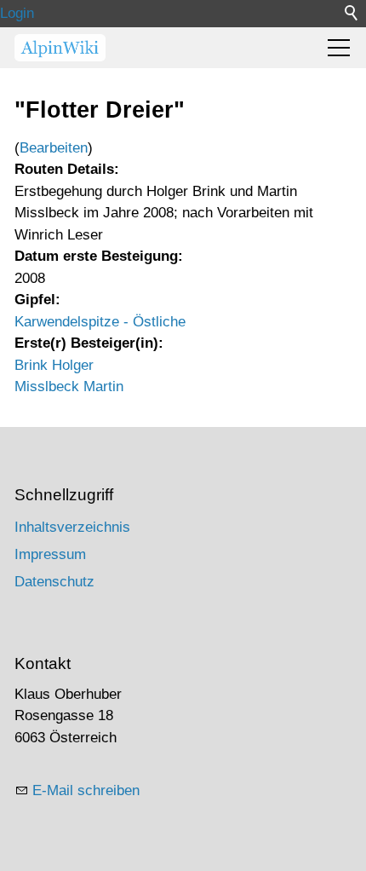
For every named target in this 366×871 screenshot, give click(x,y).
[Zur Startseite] (60, 47)
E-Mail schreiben (86, 790)
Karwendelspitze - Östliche (100, 322)
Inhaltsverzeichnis (72, 527)
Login (17, 13)
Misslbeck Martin (68, 386)
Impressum (50, 554)
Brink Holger (54, 365)
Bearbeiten (54, 148)
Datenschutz (54, 582)
